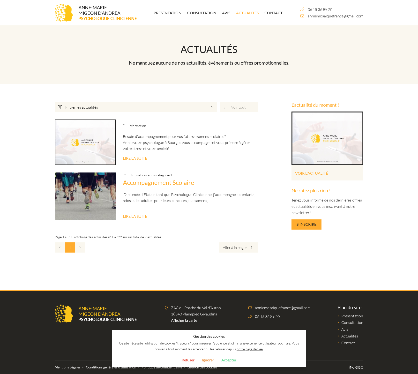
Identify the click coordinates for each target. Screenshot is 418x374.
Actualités (247, 12)
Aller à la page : (235, 247)
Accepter (228, 360)
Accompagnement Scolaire (158, 182)
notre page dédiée (250, 349)
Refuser (188, 360)
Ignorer (208, 360)
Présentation (167, 12)
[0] (60, 247)
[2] (80, 247)
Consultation (201, 12)
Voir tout (235, 107)
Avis (226, 12)
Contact (273, 12)
